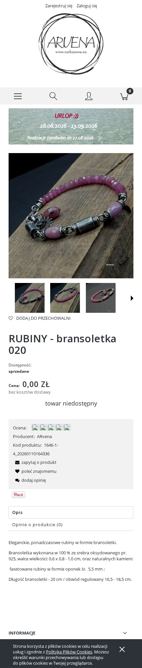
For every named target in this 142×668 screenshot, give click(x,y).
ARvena (44, 436)
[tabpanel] (71, 571)
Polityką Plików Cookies (69, 652)
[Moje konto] (89, 97)
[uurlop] (71, 126)
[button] (18, 96)
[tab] (71, 512)
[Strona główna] (71, 44)
